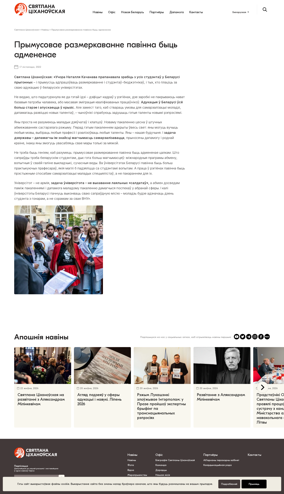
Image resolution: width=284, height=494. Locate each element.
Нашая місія (163, 474)
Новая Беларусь (132, 12)
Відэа (131, 470)
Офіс (111, 12)
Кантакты (196, 12)
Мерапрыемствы (137, 474)
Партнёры (157, 12)
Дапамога (177, 12)
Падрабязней (229, 483)
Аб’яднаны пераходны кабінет (221, 460)
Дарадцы (161, 470)
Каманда (160, 465)
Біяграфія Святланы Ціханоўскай (175, 460)
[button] (262, 387)
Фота (131, 465)
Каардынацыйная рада (217, 465)
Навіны (98, 12)
